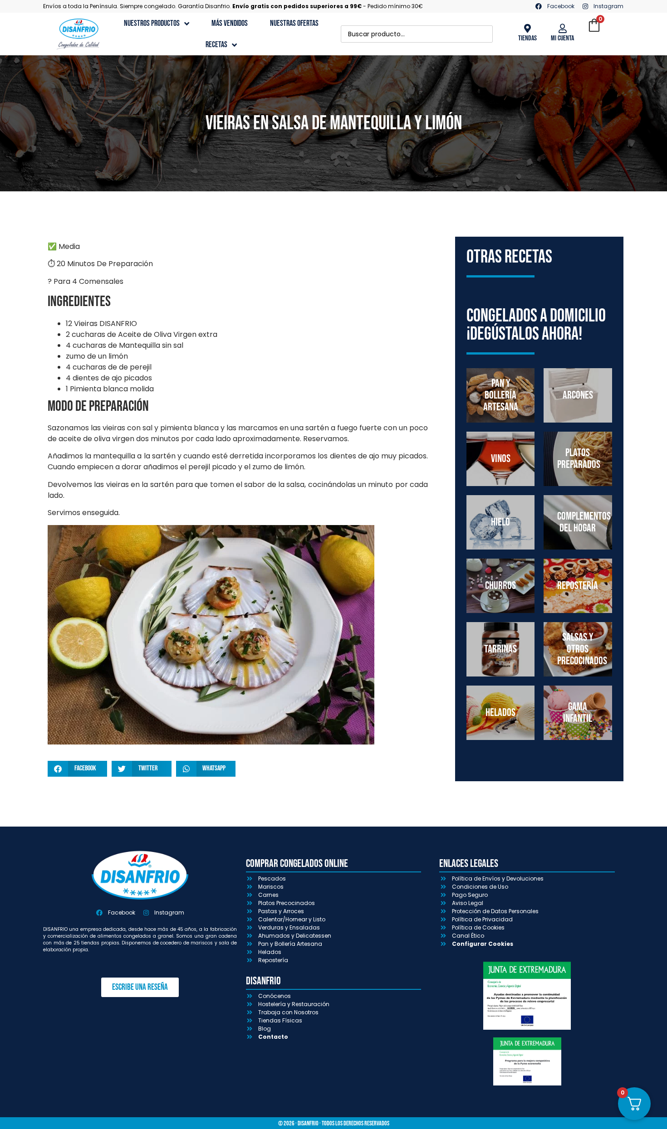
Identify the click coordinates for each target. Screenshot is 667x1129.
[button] (77, 769)
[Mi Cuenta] (562, 28)
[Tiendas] (527, 28)
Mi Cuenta (562, 38)
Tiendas (527, 38)
